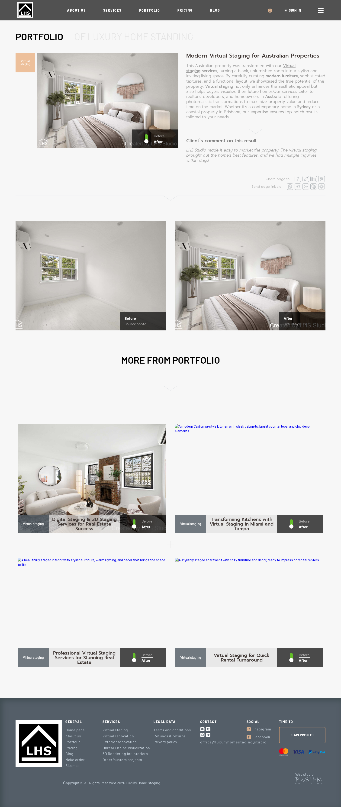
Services (112, 10)
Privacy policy (165, 741)
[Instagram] (249, 729)
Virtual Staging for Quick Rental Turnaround (242, 657)
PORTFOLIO (39, 36)
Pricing (71, 748)
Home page (75, 730)
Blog (69, 753)
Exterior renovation (120, 741)
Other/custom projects (122, 759)
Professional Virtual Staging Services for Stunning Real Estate (84, 657)
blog (215, 10)
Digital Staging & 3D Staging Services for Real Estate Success (84, 524)
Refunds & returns (170, 736)
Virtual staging (25, 63)
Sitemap (72, 765)
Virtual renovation (118, 736)
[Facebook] (249, 737)
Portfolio (73, 741)
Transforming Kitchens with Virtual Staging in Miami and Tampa (241, 524)
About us (76, 10)
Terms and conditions (172, 730)
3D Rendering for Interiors (125, 753)
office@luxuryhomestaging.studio (233, 742)
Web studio (304, 774)
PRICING (185, 10)
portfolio (149, 10)
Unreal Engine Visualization (126, 748)
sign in (295, 10)
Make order (75, 759)
